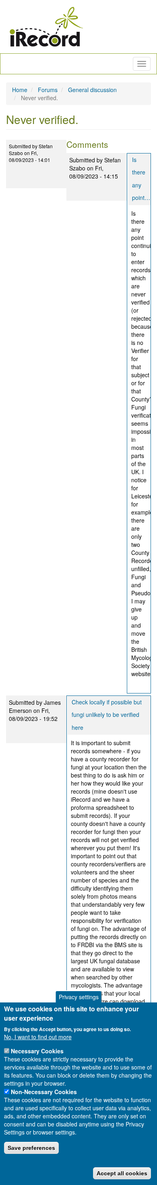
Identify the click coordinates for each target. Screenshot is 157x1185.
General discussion (92, 90)
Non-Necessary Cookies (44, 1092)
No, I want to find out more (38, 1037)
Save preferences (31, 1148)
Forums (48, 90)
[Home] (46, 26)
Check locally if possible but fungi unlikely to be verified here (107, 714)
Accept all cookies (122, 1173)
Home (19, 90)
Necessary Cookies (37, 1051)
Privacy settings (79, 997)
